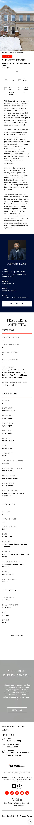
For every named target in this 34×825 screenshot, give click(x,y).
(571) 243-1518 (8, 283)
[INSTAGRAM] (12, 793)
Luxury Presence (17, 806)
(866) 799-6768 (12, 747)
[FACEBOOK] (7, 793)
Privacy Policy (26, 816)
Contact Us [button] (17, 710)
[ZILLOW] (22, 793)
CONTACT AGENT (17, 304)
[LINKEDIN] (17, 793)
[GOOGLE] (27, 793)
